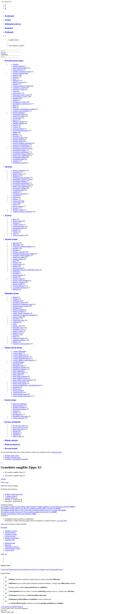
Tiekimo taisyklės (10, 532)
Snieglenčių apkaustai (19, 367)
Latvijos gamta (9, 550)
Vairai (14, 91)
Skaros (15, 204)
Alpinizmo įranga (12, 293)
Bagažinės (16, 136)
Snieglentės (16, 364)
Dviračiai (15, 64)
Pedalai (15, 100)
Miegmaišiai (16, 245)
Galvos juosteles (18, 206)
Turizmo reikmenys (19, 279)
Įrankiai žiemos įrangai (20, 394)
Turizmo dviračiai (18, 66)
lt (5, 7)
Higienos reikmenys (19, 282)
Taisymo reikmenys (19, 286)
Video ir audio (17, 436)
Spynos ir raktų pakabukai (21, 280)
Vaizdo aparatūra (18, 275)
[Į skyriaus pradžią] (3, 53)
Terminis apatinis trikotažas (21, 177)
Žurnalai (15, 431)
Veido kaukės (17, 202)
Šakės (14, 107)
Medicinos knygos (18, 429)
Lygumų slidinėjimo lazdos (21, 358)
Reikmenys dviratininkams (21, 146)
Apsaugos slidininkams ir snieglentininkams (26, 385)
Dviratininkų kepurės (19, 163)
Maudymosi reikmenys (20, 404)
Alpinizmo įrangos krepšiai (21, 343)
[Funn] (3, 479)
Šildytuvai (16, 289)
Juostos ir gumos (18, 331)
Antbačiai (16, 161)
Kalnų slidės (16, 374)
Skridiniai (16, 308)
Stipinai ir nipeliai (18, 82)
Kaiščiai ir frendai (18, 311)
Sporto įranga (10, 400)
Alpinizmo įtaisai (18, 301)
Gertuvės (15, 127)
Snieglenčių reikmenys (20, 369)
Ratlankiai (16, 80)
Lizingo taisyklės (10, 536)
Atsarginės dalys (18, 392)
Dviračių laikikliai (18, 139)
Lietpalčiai (16, 195)
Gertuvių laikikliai (18, 129)
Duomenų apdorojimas (12, 538)
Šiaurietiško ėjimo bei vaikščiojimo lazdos (26, 270)
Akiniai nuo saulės (18, 116)
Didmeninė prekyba (13, 24)
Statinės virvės (17, 326)
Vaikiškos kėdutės (18, 123)
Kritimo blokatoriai (19, 310)
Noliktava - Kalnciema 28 (14, 499)
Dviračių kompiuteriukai (20, 130)
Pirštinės (15, 199)
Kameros (15, 77)
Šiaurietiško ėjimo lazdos (20, 416)
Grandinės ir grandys (19, 87)
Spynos (15, 120)
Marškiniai (16, 176)
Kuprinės (15, 248)
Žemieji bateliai (17, 221)
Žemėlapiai (16, 433)
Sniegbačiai (16, 387)
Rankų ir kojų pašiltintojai (21, 155)
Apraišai (15, 299)
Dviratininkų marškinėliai (21, 152)
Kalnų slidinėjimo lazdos (20, 378)
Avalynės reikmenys (19, 235)
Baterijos (15, 277)
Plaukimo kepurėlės (19, 407)
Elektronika (16, 271)
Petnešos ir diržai (18, 210)
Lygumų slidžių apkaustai (21, 356)
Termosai (15, 262)
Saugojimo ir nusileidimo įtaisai (22, 304)
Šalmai (15, 297)
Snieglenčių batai (18, 365)
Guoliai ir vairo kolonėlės (21, 111)
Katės (14, 336)
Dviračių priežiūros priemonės (22, 143)
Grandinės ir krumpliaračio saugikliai (24, 109)
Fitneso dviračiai (18, 70)
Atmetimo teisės (10, 540)
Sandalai (15, 223)
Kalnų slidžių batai (18, 373)
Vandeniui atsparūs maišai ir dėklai (23, 254)
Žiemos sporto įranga (13, 347)
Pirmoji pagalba (18, 284)
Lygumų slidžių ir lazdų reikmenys (23, 360)
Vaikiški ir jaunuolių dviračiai (22, 71)
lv (5, 5)
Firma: (3, 482)
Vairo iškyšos (17, 93)
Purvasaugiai (17, 118)
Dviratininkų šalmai (19, 114)
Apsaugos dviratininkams (21, 145)
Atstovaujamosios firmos (12, 548)
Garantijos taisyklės (11, 534)
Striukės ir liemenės (19, 170)
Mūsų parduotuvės (12, 444)
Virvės (15, 324)
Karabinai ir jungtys (19, 302)
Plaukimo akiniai (18, 405)
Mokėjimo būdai (10, 543)
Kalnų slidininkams (19, 371)
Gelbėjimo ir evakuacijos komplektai (24, 315)
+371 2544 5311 (6, 606)
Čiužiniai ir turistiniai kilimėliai (22, 246)
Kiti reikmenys (17, 414)
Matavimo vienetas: (7, 486)
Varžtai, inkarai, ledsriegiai (21, 313)
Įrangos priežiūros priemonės (22, 396)
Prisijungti (4, 527)
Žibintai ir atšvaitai (18, 121)
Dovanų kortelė (11, 448)
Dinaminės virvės (18, 327)
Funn (7, 482)
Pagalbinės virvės (18, 329)
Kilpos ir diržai (17, 317)
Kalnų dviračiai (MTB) (20, 68)
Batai (14, 219)
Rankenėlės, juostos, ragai (21, 95)
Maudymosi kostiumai (20, 409)
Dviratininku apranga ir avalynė (23, 148)
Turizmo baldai (17, 268)
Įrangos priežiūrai (18, 390)
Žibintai (15, 266)
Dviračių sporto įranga (14, 60)
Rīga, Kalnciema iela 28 (15, 494)
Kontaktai (9, 28)
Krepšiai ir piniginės (19, 252)
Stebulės (15, 84)
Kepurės (15, 208)
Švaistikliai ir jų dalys (19, 102)
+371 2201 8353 (61, 521)
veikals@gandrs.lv (17, 606)
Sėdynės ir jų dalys (19, 89)
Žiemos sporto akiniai (19, 383)
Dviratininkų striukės (19, 150)
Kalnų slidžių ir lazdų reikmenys (23, 380)
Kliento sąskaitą (11, 440)
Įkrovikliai (16, 273)
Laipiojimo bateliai (18, 226)
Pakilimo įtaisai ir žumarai (21, 306)
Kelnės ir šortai (17, 174)
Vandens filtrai (17, 264)
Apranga (8, 167)
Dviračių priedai (18, 141)
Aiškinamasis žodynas (12, 547)
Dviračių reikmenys (19, 113)
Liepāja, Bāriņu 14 (11, 498)
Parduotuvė (9, 16)
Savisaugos (16, 318)
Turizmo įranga (11, 239)
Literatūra (16, 434)
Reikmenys (16, 335)
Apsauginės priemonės (20, 287)
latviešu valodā (57, 452)
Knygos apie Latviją (19, 427)
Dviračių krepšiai (18, 138)
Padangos (16, 75)
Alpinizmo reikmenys (19, 340)
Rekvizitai (8, 545)
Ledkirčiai (16, 322)
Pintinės (15, 134)
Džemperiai (16, 172)
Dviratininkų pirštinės (19, 157)
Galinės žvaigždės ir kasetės (21, 86)
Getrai (15, 233)
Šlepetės (15, 230)
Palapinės (16, 243)
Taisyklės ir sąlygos (11, 531)
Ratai (14, 79)
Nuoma (8, 20)
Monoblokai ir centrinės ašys (22, 104)
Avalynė (8, 215)
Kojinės (15, 197)
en (5, 8)
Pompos (15, 125)
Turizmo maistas (18, 259)
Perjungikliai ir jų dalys (20, 96)
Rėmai (15, 105)
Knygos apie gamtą (19, 426)
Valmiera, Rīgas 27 (12, 496)
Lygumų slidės (17, 353)
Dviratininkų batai (18, 159)
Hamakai (15, 250)
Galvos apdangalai (18, 201)
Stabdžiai (15, 98)
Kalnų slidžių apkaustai (20, 376)
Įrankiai (15, 132)
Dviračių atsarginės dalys (20, 73)
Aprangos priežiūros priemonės (22, 211)
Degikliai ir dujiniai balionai (21, 255)
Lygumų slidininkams (19, 351)
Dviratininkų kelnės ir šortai (21, 154)
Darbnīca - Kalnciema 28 (14, 501)
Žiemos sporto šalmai (19, 382)
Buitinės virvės (17, 333)
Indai (14, 261)
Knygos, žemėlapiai (13, 422)
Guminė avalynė (18, 224)
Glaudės (15, 411)
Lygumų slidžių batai (19, 355)
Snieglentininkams (18, 362)
